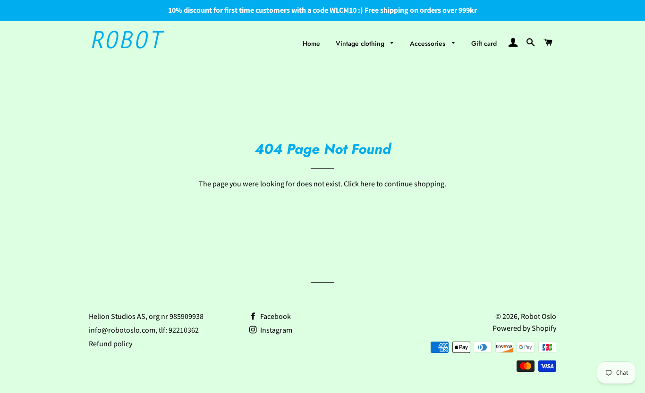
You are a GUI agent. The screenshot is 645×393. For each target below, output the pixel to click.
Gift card (484, 43)
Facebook (275, 316)
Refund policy (110, 344)
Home (311, 43)
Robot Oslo (538, 316)
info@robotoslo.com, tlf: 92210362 (144, 330)
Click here (359, 184)
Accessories (428, 43)
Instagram (275, 330)
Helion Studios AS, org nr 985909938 (146, 316)
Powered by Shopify (524, 328)
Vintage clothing (361, 43)
